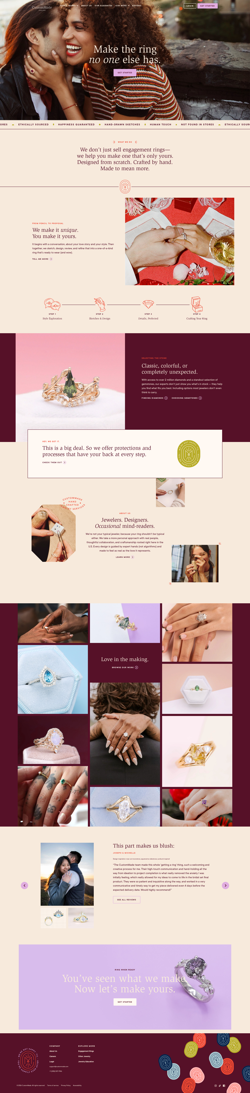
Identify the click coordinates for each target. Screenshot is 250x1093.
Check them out (52, 462)
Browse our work (123, 667)
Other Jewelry (84, 1056)
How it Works (68, 5)
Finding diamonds (152, 398)
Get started (207, 5)
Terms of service (53, 1085)
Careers (52, 1056)
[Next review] (225, 885)
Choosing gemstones (185, 398)
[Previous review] (24, 885)
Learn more (123, 557)
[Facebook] (224, 1086)
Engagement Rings (86, 1051)
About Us (86, 5)
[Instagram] (216, 1086)
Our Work (121, 5)
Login (190, 5)
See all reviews (126, 899)
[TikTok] (220, 1086)
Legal (51, 1061)
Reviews (136, 5)
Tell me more (40, 259)
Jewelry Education (86, 1061)
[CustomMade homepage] (42, 10)
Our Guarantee (103, 5)
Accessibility (77, 1085)
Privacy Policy (66, 1085)
